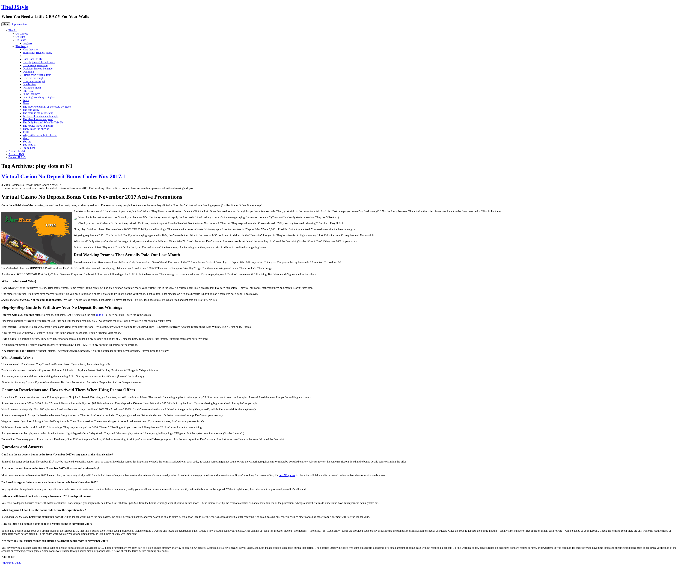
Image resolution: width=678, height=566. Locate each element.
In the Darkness (31, 93)
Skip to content (19, 24)
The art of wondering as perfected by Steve (47, 106)
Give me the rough (33, 78)
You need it (29, 144)
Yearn (26, 138)
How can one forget (34, 81)
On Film (20, 36)
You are (27, 141)
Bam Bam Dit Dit (32, 58)
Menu (5, 24)
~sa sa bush (29, 147)
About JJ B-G (16, 154)
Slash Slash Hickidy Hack (37, 52)
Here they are (30, 49)
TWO (26, 131)
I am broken (29, 84)
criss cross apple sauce (35, 65)
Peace (26, 100)
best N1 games (287, 475)
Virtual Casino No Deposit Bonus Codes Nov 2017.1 (63, 176)
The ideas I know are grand (38, 119)
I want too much (32, 87)
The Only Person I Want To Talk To (43, 122)
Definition (28, 71)
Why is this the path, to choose (40, 135)
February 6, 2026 (11, 562)
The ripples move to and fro (38, 125)
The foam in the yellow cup (38, 112)
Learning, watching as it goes (39, 97)
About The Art (16, 151)
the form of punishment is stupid (40, 116)
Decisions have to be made (37, 68)
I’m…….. (28, 90)
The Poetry (22, 46)
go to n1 (100, 314)
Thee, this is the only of (36, 128)
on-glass (27, 43)
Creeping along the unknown (39, 62)
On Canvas (22, 33)
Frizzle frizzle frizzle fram (37, 74)
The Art (12, 30)
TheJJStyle (14, 7)
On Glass (21, 39)
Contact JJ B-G (17, 157)
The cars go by (31, 109)
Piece (26, 103)
